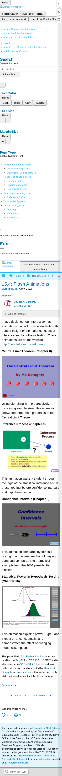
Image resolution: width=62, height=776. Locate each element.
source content (25, 672)
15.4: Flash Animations (32, 656)
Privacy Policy (25, 755)
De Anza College (23, 305)
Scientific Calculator (17, 189)
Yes (8, 715)
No (20, 715)
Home (18, 275)
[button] (12, 213)
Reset (5, 97)
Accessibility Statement (14, 759)
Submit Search (10, 74)
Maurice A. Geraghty (25, 302)
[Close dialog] (2, 248)
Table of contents (16, 313)
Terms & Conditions (44, 755)
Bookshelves (39, 275)
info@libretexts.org (17, 762)
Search (7, 772)
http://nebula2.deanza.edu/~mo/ (23, 344)
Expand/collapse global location (58, 275)
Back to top (8, 685)
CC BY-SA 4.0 (27, 664)
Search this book (9, 63)
